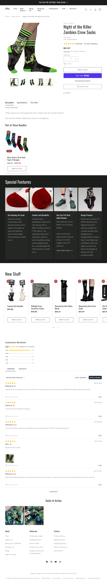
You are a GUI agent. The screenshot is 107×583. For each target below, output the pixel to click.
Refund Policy (59, 540)
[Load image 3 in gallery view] (32, 82)
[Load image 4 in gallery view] (40, 82)
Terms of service (68, 578)
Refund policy (46, 578)
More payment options (82, 80)
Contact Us (9, 547)
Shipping (67, 51)
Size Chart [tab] (34, 102)
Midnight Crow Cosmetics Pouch (37, 307)
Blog (7, 551)
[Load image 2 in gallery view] (23, 82)
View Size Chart (63, 251)
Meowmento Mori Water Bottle (64, 307)
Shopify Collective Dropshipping (37, 552)
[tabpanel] (53, 113)
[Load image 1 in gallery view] (14, 82)
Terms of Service (60, 547)
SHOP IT (14, 515)
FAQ (7, 536)
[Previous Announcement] (6, 3)
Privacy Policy (59, 536)
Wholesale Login (36, 536)
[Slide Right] (56, 82)
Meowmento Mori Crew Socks (87, 307)
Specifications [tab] (22, 102)
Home (7, 16)
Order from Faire (36, 547)
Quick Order (34, 543)
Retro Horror (16, 16)
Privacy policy (56, 578)
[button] (32, 9)
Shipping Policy (60, 543)
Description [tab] (9, 102)
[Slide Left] (7, 82)
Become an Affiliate (13, 543)
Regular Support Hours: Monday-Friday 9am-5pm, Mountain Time (53, 573)
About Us (9, 540)
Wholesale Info (35, 540)
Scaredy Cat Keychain (15, 306)
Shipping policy (81, 578)
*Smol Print (58, 551)
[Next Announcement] (101, 3)
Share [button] (68, 93)
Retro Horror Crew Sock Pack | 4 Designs (16, 158)
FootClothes (15, 578)
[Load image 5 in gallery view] (49, 82)
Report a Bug (10, 554)
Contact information (94, 578)
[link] (14, 515)
